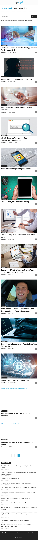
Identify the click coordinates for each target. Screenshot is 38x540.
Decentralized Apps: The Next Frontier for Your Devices (15, 503)
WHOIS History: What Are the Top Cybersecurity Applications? (14, 139)
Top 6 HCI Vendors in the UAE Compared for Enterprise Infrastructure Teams (18, 515)
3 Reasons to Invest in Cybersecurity (15, 380)
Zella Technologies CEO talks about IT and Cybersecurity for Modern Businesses (17, 310)
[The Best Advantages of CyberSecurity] (19, 157)
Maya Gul (3, 52)
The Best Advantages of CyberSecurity (16, 168)
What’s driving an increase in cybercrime (16, 79)
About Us (4, 532)
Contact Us (18, 532)
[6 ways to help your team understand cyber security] (19, 221)
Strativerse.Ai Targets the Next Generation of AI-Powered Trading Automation (18, 493)
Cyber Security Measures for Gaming (15, 202)
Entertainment (4, 199)
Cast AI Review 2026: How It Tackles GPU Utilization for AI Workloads (18, 487)
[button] (35, 3)
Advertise (11, 532)
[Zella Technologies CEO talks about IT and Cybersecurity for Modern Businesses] (19, 293)
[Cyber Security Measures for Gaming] (19, 188)
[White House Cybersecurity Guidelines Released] (19, 400)
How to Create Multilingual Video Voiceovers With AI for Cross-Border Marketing (19, 508)
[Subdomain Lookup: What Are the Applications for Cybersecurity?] (19, 36)
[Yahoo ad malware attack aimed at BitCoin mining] (19, 431)
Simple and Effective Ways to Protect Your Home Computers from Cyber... (17, 271)
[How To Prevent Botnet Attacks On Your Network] (19, 96)
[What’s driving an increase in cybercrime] (19, 67)
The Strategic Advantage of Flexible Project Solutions (15, 520)
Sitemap (34, 532)
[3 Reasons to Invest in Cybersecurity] (19, 365)
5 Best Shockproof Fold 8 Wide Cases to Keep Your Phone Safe (17, 483)
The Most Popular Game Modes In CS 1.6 (11, 478)
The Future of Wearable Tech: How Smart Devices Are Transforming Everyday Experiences (18, 473)
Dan (2, 446)
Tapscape (19, 537)
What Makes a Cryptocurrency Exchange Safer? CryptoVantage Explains (17, 466)
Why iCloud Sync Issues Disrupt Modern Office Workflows (15, 498)
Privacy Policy (26, 532)
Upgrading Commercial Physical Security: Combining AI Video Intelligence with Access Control (16, 525)
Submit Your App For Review (19, 535)
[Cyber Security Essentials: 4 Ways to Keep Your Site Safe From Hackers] (19, 330)
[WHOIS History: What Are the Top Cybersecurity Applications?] (19, 126)
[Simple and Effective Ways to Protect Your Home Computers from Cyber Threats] (19, 256)
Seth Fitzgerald (5, 418)
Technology (4, 45)
